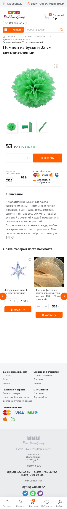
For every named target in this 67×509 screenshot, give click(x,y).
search (61, 29)
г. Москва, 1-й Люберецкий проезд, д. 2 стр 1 (33, 458)
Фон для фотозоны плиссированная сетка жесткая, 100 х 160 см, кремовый (48, 294)
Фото (5, 379)
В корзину (47, 157)
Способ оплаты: (42, 171)
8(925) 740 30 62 (33, 486)
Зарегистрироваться (52, 4)
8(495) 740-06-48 (32, 474)
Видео (6, 383)
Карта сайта (40, 397)
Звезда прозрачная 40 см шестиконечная (16, 291)
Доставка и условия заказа (17, 401)
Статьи (7, 375)
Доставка (39, 379)
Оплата (38, 383)
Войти (34, 4)
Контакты (39, 393)
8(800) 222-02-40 (18, 471)
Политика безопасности (16, 397)
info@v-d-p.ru (33, 466)
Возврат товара (11, 393)
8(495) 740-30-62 (45, 471)
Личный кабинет (43, 375)
